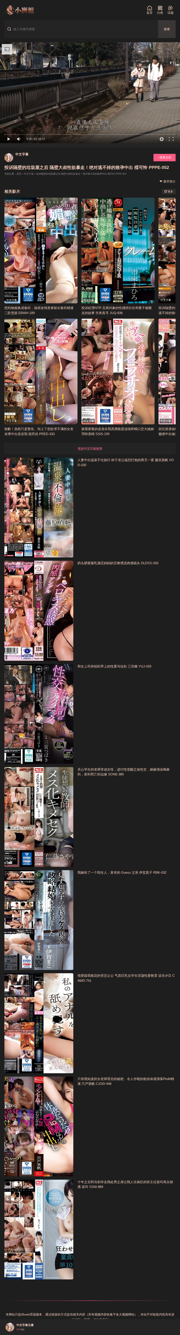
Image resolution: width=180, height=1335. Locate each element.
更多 (170, 191)
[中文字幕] (8, 157)
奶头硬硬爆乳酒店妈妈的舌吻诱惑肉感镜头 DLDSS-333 (117, 563)
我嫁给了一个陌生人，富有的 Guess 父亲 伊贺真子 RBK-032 (121, 872)
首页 (18, 173)
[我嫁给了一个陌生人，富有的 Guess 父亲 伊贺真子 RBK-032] (39, 920)
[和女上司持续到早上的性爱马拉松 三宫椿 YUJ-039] (39, 714)
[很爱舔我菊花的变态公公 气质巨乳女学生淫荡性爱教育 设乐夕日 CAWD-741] (39, 1023)
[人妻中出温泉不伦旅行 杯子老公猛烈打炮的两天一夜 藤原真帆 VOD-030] (39, 507)
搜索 (167, 29)
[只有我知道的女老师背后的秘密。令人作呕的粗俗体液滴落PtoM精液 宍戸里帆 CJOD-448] (39, 1126)
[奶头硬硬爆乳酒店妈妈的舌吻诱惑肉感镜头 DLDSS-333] (39, 610)
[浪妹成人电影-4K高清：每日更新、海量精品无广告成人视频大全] (19, 10)
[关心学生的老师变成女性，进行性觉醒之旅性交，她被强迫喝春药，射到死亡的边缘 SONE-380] (39, 817)
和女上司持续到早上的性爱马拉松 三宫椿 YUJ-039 (114, 666)
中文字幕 (22, 154)
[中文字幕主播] (9, 1327)
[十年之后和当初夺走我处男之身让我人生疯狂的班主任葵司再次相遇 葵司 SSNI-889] (39, 1229)
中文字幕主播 (25, 1325)
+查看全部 (164, 157)
